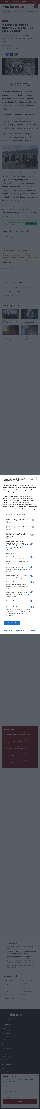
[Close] (36, 479)
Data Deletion (8, 630)
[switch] (32, 520)
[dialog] (20, 554)
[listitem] (20, 515)
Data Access (20, 630)
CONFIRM (12, 623)
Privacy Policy (31, 630)
